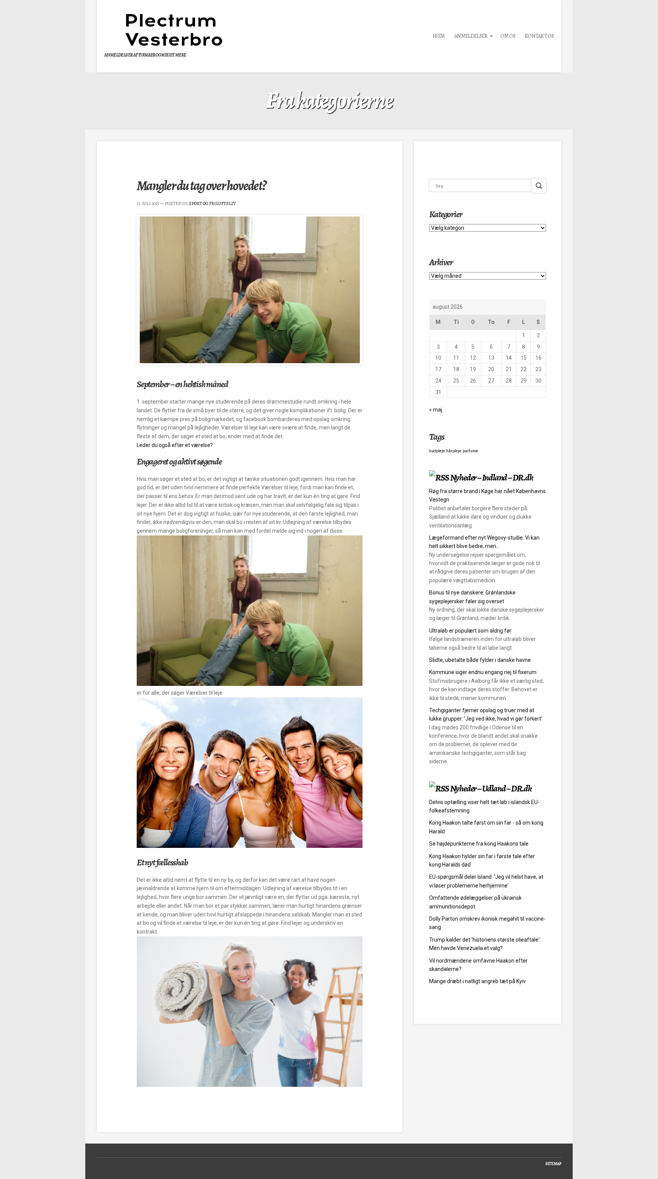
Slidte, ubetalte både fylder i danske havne (480, 660)
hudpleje (437, 451)
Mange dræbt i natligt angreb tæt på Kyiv (477, 981)
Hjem (439, 36)
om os (507, 36)
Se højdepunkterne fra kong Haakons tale (479, 844)
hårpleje (454, 451)
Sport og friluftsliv (212, 203)
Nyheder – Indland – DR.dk (491, 477)
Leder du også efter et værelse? (175, 445)
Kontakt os (539, 36)
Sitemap (553, 1163)
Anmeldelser (470, 36)
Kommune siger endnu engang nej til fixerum (483, 672)
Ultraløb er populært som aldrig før (470, 631)
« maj (435, 410)
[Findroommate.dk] (250, 684)
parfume (470, 451)
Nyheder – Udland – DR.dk (491, 788)
